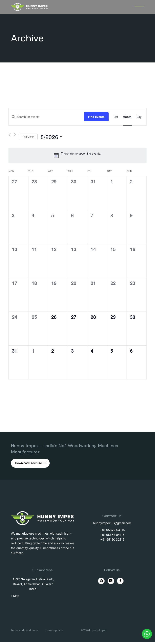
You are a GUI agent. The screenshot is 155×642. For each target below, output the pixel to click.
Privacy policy (54, 630)
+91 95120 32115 (112, 539)
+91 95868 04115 (112, 535)
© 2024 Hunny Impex (94, 630)
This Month (28, 136)
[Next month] (15, 135)
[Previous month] (9, 135)
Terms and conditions (24, 630)
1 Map (15, 596)
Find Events (96, 117)
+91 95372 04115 (112, 530)
